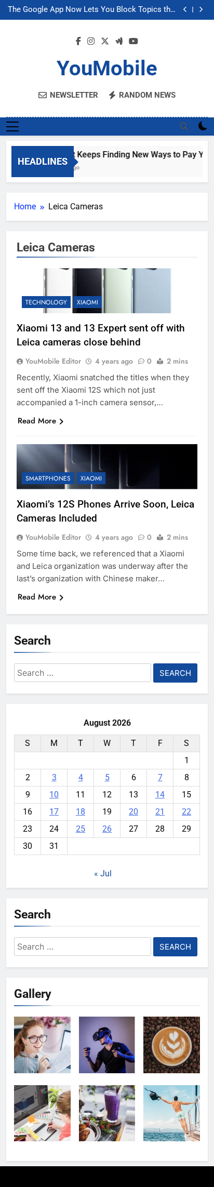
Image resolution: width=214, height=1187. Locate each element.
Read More (37, 420)
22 (186, 812)
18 (80, 812)
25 (80, 829)
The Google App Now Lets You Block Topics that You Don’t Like (92, 10)
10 (54, 794)
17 (54, 812)
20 (133, 812)
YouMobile (107, 68)
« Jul (103, 873)
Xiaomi (87, 302)
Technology (46, 302)
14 (160, 794)
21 (160, 812)
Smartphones (48, 478)
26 (107, 829)
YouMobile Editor (53, 361)
